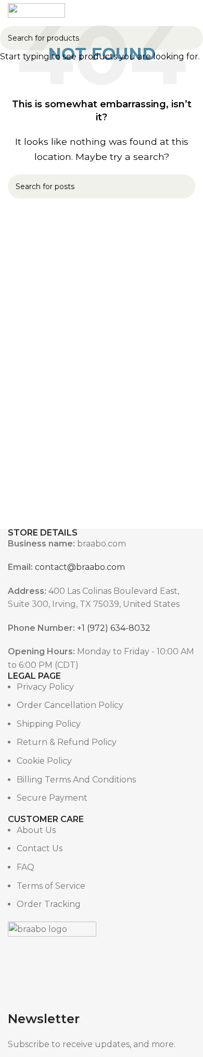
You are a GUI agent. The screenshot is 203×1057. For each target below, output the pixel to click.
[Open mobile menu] (101, 10)
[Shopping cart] (191, 10)
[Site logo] (36, 10)
